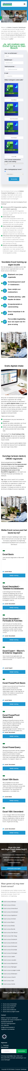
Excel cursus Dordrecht (10, 939)
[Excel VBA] (11, 146)
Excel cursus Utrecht (9, 977)
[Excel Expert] (11, 128)
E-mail (6, 73)
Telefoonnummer (9, 66)
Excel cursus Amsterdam (10, 912)
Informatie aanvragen (14, 868)
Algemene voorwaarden (8, 1029)
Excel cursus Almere (9, 905)
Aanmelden (21, 1051)
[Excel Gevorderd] (11, 109)
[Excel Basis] (11, 90)
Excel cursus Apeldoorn (10, 915)
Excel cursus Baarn (9, 922)
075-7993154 (5, 1025)
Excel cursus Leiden (9, 956)
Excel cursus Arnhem (9, 919)
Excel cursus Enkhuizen (10, 946)
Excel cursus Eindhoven (10, 943)
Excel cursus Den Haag (10, 936)
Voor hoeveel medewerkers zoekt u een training (12, 160)
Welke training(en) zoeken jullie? (13, 80)
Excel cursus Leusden (9, 960)
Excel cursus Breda (9, 925)
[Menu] (24, 4)
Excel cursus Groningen (10, 953)
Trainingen (6, 1045)
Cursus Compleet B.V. (16, 1019)
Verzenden (14, 179)
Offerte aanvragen (14, 873)
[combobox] (6, 69)
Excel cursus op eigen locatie (11, 970)
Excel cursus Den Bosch (10, 932)
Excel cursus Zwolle (9, 984)
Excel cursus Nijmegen (10, 967)
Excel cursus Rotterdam (10, 973)
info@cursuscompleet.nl (8, 1027)
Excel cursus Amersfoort (10, 908)
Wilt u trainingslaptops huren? (13, 169)
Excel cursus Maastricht (10, 963)
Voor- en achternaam (10, 53)
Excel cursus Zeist (8, 980)
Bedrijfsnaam (8, 60)
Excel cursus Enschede (10, 949)
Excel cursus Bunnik (9, 929)
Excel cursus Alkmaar (9, 901)
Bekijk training (14, 575)
